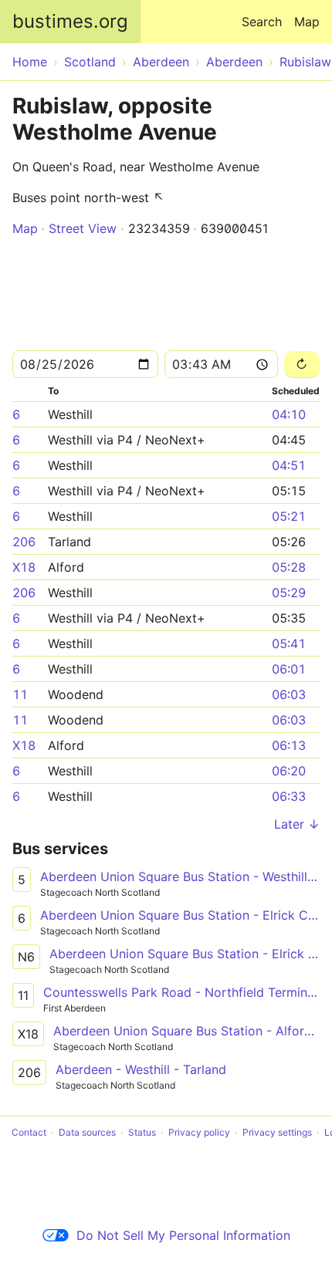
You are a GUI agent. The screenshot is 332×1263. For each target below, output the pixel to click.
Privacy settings (277, 1132)
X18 (24, 567)
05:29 (289, 592)
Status (142, 1132)
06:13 (289, 745)
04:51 (289, 465)
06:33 (289, 796)
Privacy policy (199, 1132)
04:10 (289, 414)
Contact (29, 1132)
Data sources (87, 1132)
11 (20, 694)
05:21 (289, 516)
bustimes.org (70, 21)
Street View (83, 228)
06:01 (289, 669)
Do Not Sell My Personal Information (183, 1235)
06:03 (289, 694)
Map (307, 21)
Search (262, 21)
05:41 (289, 643)
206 (24, 541)
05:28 (289, 567)
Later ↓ (297, 824)
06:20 (289, 770)
